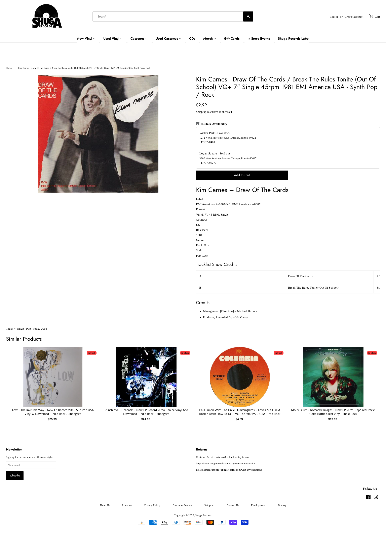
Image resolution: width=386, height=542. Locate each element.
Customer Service (182, 505)
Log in (334, 16)
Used (44, 328)
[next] (370, 379)
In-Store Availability (214, 123)
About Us (105, 505)
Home (9, 68)
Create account (354, 16)
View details (53, 381)
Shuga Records (203, 515)
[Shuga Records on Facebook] (368, 498)
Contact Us (233, 505)
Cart (377, 16)
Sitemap (282, 505)
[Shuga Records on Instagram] (376, 498)
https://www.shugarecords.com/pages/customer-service (225, 463)
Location (127, 505)
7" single (19, 328)
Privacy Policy (152, 505)
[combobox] (172, 17)
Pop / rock (32, 328)
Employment (258, 505)
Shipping (201, 111)
